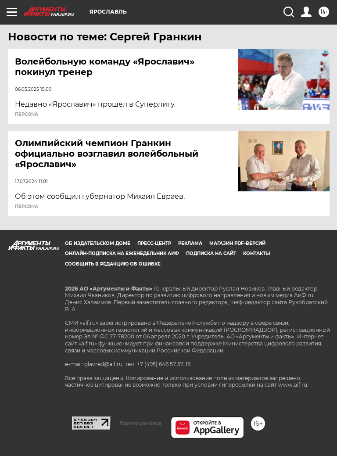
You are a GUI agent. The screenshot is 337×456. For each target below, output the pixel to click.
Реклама (190, 243)
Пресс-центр (154, 243)
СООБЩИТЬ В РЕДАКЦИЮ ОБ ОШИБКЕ (113, 264)
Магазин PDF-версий (237, 243)
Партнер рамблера (140, 423)
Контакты (256, 253)
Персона (26, 114)
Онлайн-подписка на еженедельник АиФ (122, 253)
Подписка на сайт (211, 253)
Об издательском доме (97, 243)
